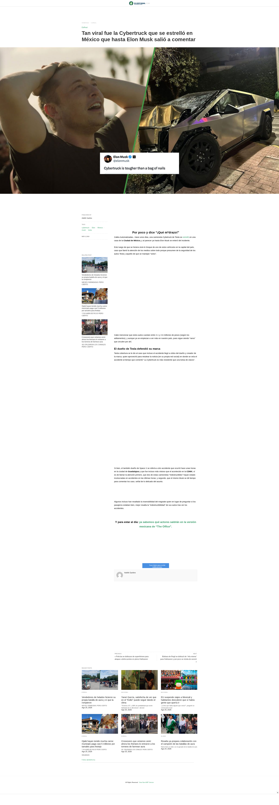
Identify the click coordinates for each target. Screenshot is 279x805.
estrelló (186, 237)
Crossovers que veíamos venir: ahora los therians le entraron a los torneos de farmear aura (94, 339)
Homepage (85, 22)
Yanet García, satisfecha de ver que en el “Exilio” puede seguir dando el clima (138, 700)
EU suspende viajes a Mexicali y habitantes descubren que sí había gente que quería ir (178, 700)
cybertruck (85, 228)
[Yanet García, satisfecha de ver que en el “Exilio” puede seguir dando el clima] (139, 680)
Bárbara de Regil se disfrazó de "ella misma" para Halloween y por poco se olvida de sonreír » (178, 659)
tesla (90, 230)
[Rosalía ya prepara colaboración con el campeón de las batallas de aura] (179, 724)
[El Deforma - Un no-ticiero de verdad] (139, 3)
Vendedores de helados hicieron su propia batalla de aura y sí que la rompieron (94, 277)
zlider (163, 736)
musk (84, 230)
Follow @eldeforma (88, 760)
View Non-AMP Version (146, 782)
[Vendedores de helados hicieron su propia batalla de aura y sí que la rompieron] (95, 265)
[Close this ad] (277, 792)
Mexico (100, 228)
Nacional (124, 692)
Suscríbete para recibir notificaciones (157, 566)
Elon (93, 228)
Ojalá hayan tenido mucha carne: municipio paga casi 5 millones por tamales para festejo (94, 308)
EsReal (94, 22)
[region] (139, 12)
